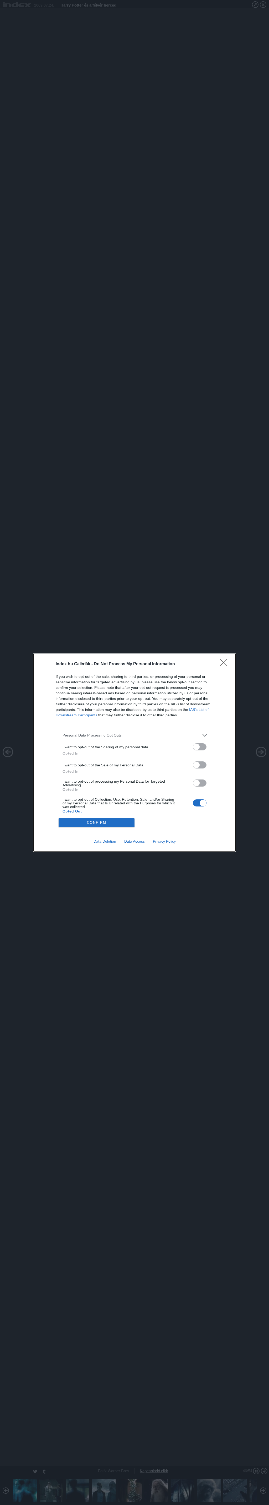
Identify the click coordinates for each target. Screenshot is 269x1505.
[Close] (225, 664)
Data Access (134, 841)
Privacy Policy (164, 841)
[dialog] (134, 752)
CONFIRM (96, 823)
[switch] (199, 746)
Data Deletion (105, 841)
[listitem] (134, 735)
